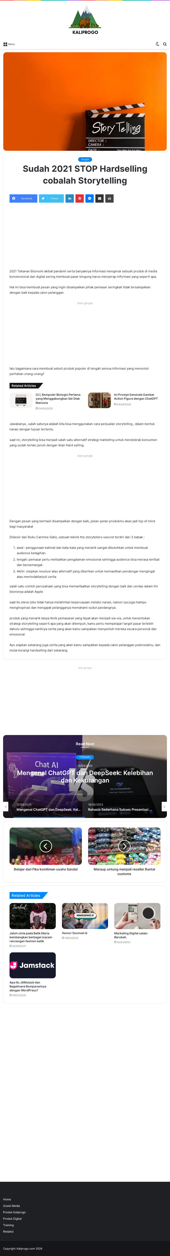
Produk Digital (12, 1218)
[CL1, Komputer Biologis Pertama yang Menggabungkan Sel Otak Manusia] (21, 400)
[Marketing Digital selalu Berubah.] (137, 916)
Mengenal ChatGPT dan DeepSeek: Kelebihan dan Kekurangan (85, 776)
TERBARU (85, 757)
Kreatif (85, 159)
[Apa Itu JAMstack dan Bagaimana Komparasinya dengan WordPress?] (33, 965)
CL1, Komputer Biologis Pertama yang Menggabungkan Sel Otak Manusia (58, 398)
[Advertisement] (85, 238)
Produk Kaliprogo (14, 1212)
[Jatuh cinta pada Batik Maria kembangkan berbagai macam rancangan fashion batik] (33, 916)
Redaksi (8, 1231)
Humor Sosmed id (74, 933)
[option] (85, 776)
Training (8, 1225)
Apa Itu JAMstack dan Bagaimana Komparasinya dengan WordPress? (28, 986)
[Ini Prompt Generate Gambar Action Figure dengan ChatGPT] (99, 400)
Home (7, 1199)
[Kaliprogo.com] (85, 20)
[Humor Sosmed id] (85, 916)
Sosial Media (11, 1205)
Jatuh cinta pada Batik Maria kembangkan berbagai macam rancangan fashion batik (31, 937)
